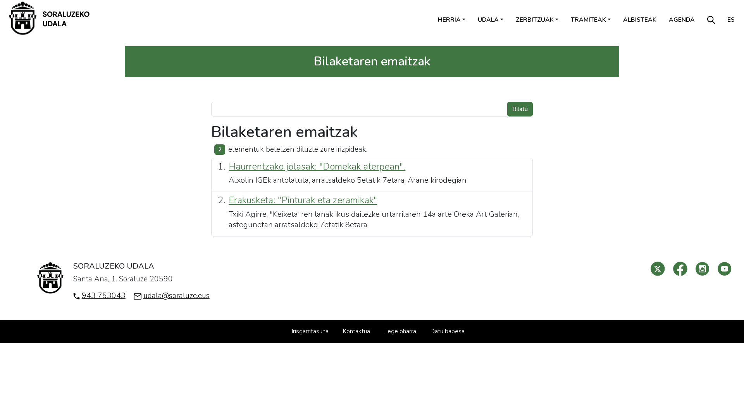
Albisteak (639, 19)
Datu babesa (448, 331)
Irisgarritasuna (310, 331)
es (731, 19)
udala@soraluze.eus (176, 296)
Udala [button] (488, 19)
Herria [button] (449, 19)
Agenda (682, 19)
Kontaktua (356, 331)
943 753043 (104, 296)
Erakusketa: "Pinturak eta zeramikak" (303, 200)
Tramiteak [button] (588, 19)
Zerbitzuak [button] (535, 19)
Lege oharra (400, 331)
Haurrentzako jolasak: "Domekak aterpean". (317, 166)
